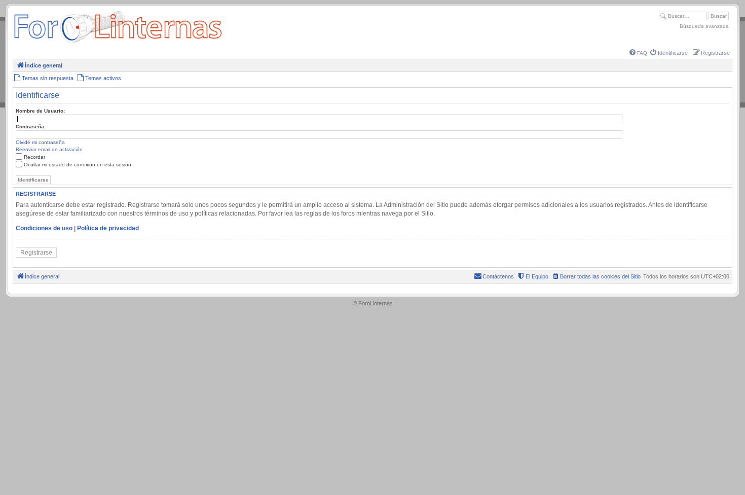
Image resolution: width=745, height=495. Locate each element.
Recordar (34, 157)
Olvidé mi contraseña (40, 142)
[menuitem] (638, 53)
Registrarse (36, 252)
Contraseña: (31, 126)
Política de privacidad (108, 228)
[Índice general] (118, 43)
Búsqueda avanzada (704, 26)
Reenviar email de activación (49, 149)
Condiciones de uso (44, 228)
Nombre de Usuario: (40, 111)
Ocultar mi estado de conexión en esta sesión (77, 164)
